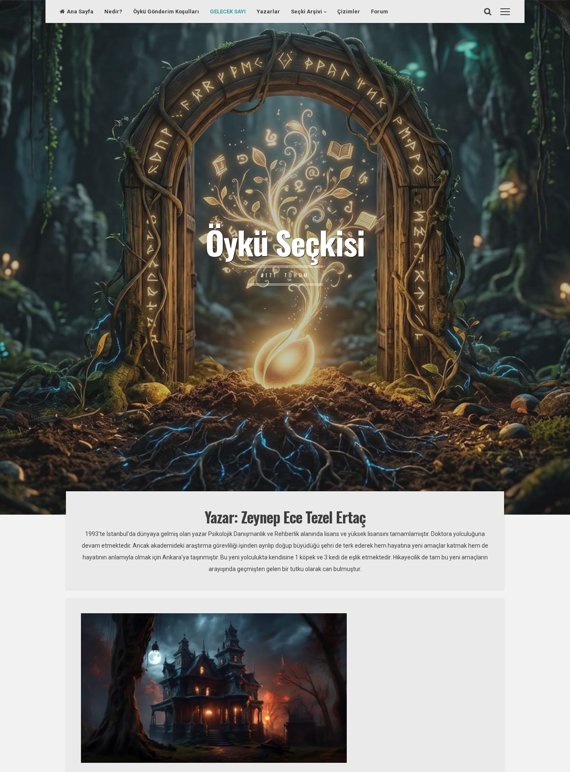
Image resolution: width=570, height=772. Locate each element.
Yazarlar (268, 11)
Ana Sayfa (80, 11)
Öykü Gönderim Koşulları (166, 11)
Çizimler (348, 11)
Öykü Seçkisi (285, 242)
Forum (379, 11)
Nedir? (113, 11)
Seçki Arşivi (306, 11)
